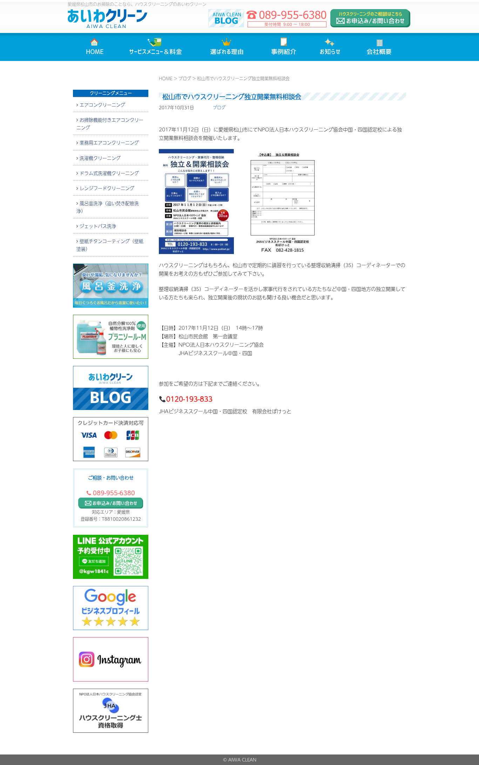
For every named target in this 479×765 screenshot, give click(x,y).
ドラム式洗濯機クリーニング (108, 172)
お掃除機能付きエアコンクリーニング (109, 123)
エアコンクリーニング (101, 104)
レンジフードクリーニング (106, 187)
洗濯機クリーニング (99, 157)
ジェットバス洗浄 (97, 225)
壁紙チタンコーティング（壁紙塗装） (109, 244)
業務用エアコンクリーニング (108, 142)
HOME (166, 78)
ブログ (184, 78)
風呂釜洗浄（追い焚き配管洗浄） (107, 206)
